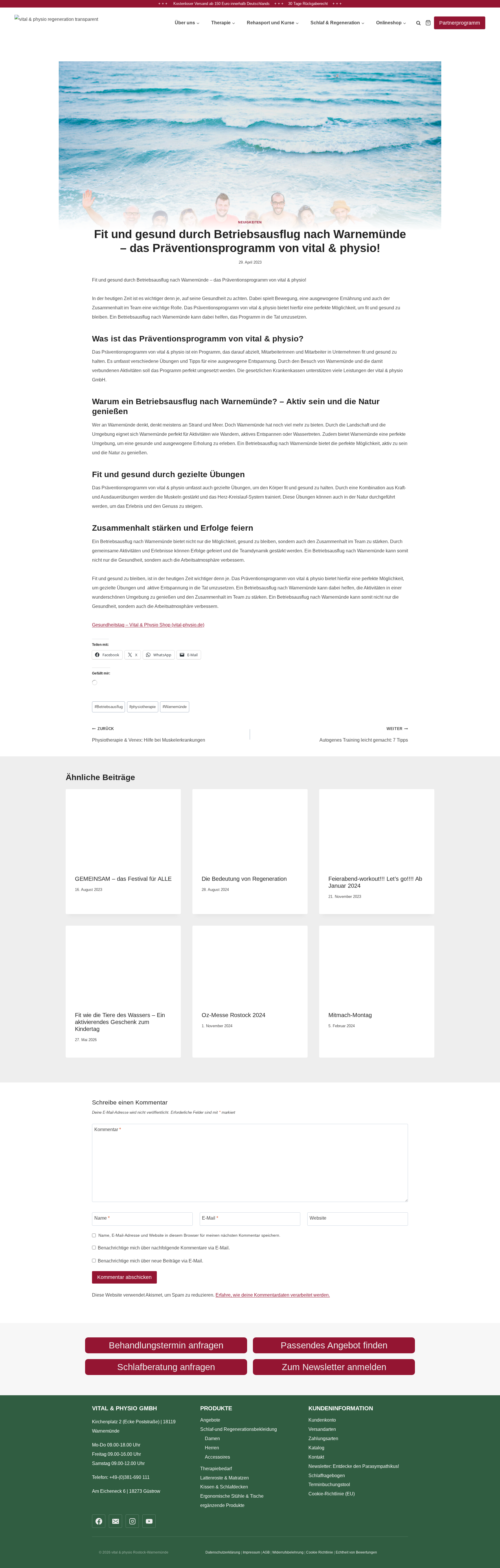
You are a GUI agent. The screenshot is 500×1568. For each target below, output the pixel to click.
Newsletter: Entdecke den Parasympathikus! (353, 1466)
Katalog (316, 1447)
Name (102, 1218)
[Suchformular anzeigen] (418, 24)
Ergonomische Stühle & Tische (232, 1496)
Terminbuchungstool (329, 1484)
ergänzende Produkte (222, 1505)
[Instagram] (132, 1521)
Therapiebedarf (216, 1468)
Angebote (210, 1419)
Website (318, 1218)
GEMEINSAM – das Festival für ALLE (123, 879)
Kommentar (107, 1129)
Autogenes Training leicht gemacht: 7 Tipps (363, 734)
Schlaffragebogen (326, 1475)
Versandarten (322, 1429)
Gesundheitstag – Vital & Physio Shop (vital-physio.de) (148, 624)
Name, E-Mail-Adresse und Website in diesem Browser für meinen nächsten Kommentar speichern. (189, 1235)
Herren (212, 1447)
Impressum (251, 1552)
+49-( (129, 1477)
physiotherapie (142, 707)
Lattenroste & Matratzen (224, 1477)
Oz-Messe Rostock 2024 (233, 1015)
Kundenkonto (322, 1419)
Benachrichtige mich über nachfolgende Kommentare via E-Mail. (164, 1247)
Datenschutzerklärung (222, 1552)
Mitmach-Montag (350, 1015)
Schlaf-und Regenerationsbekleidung (238, 1429)
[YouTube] (149, 1521)
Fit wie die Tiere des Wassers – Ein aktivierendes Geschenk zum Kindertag (120, 1022)
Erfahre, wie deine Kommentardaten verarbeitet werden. (273, 1295)
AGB (266, 1552)
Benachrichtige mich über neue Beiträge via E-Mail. (150, 1260)
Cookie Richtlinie (319, 1552)
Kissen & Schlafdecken (224, 1486)
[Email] (115, 1521)
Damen (212, 1438)
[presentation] (123, 827)
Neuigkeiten (250, 222)
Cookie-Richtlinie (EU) (331, 1493)
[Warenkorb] (428, 22)
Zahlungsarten (323, 1438)
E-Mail (210, 1218)
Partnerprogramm (459, 23)
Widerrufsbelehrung (288, 1552)
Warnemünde (175, 707)
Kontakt (316, 1456)
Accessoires (217, 1456)
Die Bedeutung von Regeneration (244, 879)
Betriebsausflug (109, 707)
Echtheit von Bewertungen (356, 1552)
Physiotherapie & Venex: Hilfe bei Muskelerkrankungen (148, 734)
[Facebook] (98, 1521)
